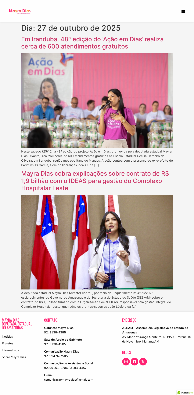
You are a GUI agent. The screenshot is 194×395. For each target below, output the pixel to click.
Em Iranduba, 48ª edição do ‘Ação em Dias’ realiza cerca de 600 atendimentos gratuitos (92, 42)
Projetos (7, 343)
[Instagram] (126, 361)
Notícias (7, 337)
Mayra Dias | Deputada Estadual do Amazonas (17, 323)
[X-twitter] (143, 361)
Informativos (10, 350)
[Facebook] (134, 361)
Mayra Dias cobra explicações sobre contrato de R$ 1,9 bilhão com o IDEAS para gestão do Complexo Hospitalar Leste (95, 181)
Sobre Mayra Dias (14, 357)
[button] (183, 11)
